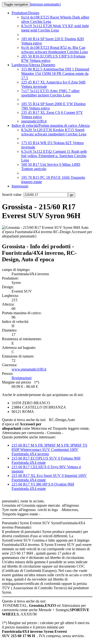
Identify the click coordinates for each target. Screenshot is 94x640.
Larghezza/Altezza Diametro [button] (33, 65)
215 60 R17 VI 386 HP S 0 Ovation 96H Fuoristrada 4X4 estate (43, 486)
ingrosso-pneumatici (45, 4)
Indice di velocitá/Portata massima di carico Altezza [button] (51, 125)
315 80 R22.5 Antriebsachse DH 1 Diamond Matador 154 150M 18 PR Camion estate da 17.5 (55, 73)
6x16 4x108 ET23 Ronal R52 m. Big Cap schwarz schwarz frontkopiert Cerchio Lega (54, 49)
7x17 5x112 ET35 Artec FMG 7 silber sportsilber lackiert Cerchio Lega (50, 93)
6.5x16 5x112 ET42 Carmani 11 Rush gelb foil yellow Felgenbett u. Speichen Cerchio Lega (54, 155)
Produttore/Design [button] (25, 13)
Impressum (20, 186)
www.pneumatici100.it (29, 369)
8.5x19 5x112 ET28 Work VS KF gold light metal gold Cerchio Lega (55, 28)
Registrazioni (22, 378)
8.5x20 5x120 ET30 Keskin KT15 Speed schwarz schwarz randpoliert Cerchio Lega (53, 132)
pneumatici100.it (34, 121)
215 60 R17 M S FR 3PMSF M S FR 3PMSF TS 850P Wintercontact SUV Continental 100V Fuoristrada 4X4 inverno (49, 449)
